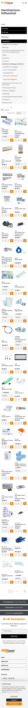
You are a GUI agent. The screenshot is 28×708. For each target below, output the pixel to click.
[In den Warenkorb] (11, 140)
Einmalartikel (5, 58)
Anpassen (14, 700)
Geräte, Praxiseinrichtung (9, 87)
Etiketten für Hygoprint (5, 521)
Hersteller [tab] (5, 28)
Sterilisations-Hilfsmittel (10, 76)
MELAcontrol (18, 259)
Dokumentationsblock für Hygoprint (7, 549)
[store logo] (8, 3)
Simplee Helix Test (20, 209)
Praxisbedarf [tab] (6, 41)
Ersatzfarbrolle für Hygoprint (20, 525)
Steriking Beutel (19, 287)
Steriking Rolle (6, 283)
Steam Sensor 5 (6, 416)
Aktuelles (4, 665)
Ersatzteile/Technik (7, 102)
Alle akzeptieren (14, 704)
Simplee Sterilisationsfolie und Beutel (20, 465)
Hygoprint (18, 548)
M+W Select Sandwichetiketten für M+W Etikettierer (7, 259)
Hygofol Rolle (18, 311)
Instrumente (5, 61)
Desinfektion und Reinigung (10, 67)
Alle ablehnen (14, 696)
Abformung (5, 47)
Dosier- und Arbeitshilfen (9, 70)
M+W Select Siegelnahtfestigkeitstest (20, 133)
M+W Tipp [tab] (5, 32)
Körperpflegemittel (8, 73)
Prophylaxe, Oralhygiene (8, 90)
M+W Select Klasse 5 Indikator (7, 185)
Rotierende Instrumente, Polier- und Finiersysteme (11, 83)
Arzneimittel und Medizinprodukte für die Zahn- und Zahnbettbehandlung (13, 51)
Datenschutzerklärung (12, 692)
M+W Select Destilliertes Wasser (7, 472)
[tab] (14, 657)
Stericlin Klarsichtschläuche (20, 338)
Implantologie (5, 93)
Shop (3, 657)
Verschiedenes (6, 99)
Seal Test (17, 365)
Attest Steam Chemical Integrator (20, 417)
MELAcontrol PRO (7, 389)
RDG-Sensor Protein (7, 365)
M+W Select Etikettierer (5, 234)
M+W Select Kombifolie (5, 130)
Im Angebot (6, 110)
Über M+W (4, 661)
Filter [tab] (3, 24)
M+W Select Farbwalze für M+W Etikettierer (20, 234)
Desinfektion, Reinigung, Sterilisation (13, 64)
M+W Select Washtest (18, 158)
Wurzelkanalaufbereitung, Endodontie (12, 96)
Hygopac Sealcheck (7, 576)
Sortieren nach (11, 113)
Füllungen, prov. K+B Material (10, 44)
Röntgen (4, 55)
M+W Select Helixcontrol (18, 185)
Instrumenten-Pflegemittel (10, 79)
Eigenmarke (5, 669)
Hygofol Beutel (19, 572)
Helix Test (4, 342)
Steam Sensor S (19, 393)
